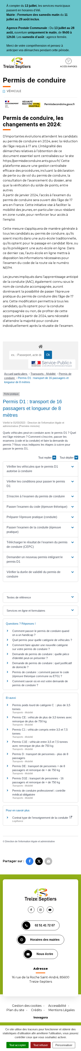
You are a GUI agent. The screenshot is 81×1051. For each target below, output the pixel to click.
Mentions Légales (61, 1010)
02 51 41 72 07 (45, 925)
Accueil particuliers (16, 373)
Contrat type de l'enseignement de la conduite (40, 817)
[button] (40, 469)
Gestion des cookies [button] (26, 1006)
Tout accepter (17, 1045)
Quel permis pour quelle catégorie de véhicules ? (42, 640)
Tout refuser (40, 1045)
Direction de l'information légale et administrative (30, 841)
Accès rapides (68, 66)
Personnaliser (63, 1045)
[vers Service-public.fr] (51, 364)
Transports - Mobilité (43, 373)
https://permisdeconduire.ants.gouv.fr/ (31, 161)
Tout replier (45, 457)
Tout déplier (67, 457)
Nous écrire (45, 954)
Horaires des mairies (45, 939)
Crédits (36, 1010)
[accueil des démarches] (40, 346)
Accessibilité (57, 1006)
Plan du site (15, 1010)
